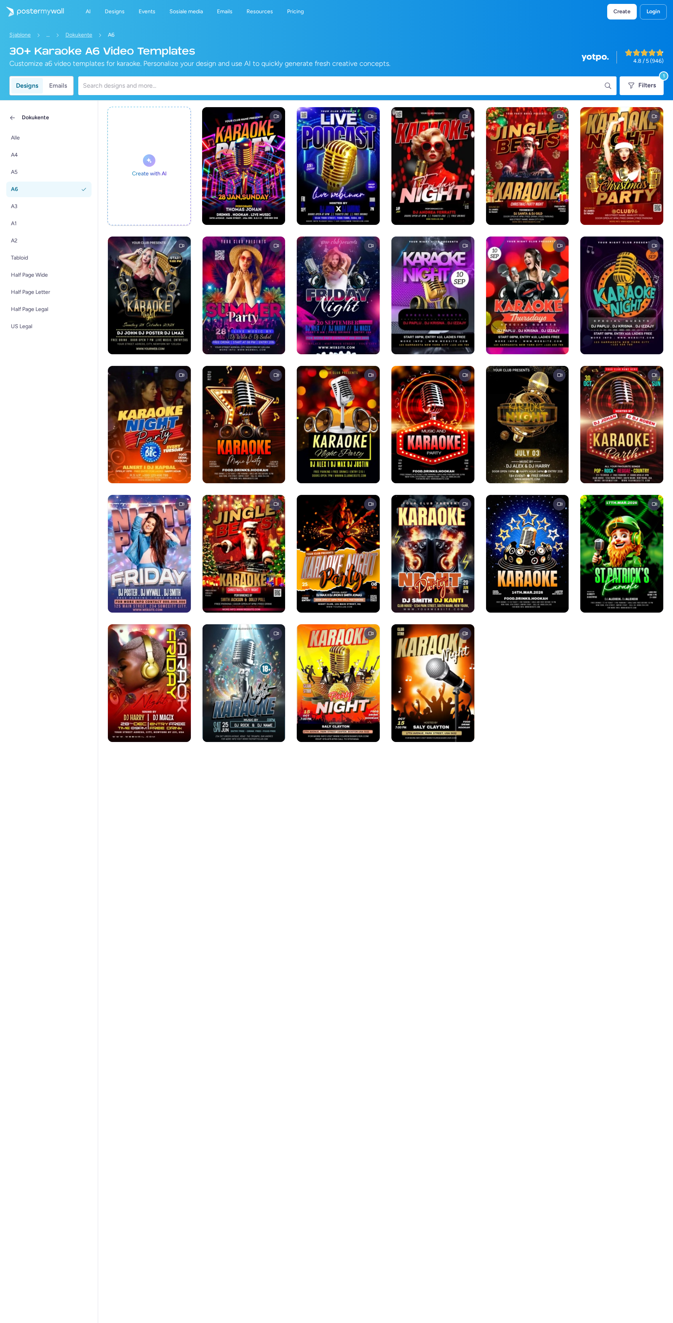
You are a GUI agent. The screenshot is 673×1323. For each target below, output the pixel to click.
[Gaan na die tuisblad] (32, 11)
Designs (27, 85)
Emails (58, 85)
